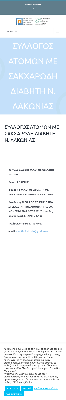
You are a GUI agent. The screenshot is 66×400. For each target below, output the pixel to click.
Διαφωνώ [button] (26, 388)
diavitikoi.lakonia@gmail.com (32, 231)
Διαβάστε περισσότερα (46, 388)
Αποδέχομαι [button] (12, 388)
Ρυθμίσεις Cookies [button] (14, 393)
